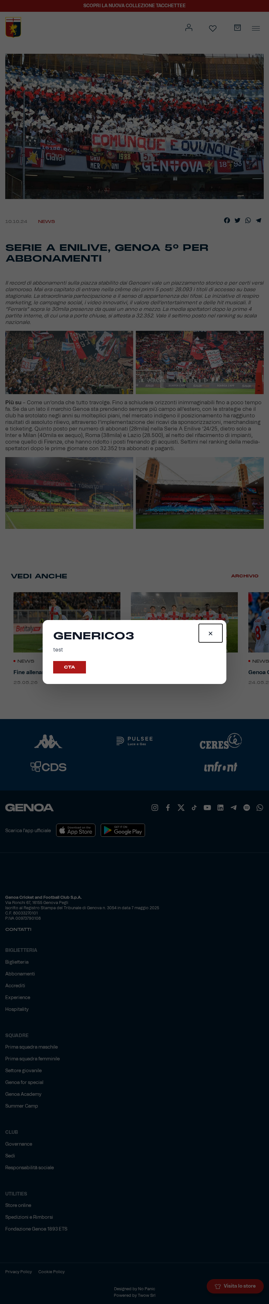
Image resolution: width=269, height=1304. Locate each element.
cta (69, 667)
